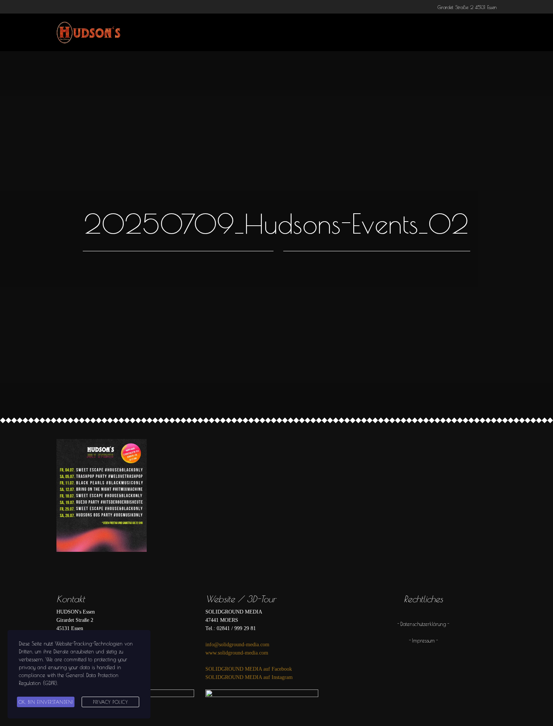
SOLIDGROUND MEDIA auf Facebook (248, 669)
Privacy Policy (110, 702)
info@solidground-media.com (237, 644)
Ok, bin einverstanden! (45, 702)
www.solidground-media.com (236, 653)
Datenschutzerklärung (423, 624)
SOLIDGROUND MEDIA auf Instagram (249, 677)
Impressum (423, 641)
